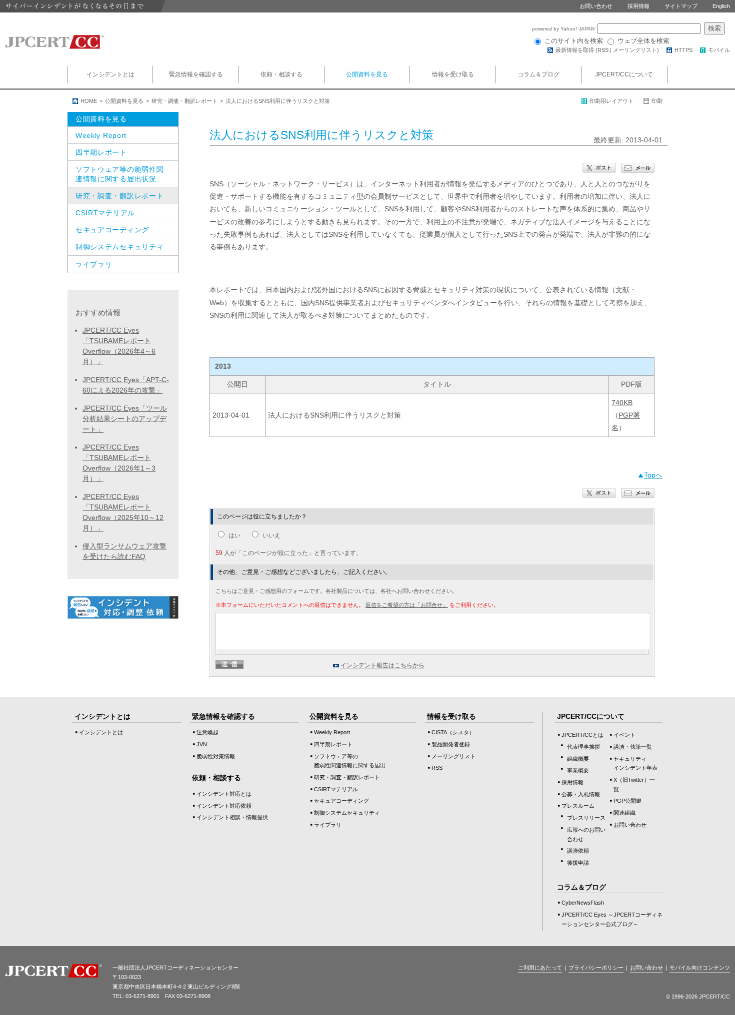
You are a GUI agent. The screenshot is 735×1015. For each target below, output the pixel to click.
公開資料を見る (367, 74)
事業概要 (578, 770)
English (721, 6)
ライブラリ (94, 264)
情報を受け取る (453, 74)
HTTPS (683, 50)
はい (234, 535)
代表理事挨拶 (583, 747)
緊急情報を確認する (196, 74)
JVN (201, 744)
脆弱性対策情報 (215, 756)
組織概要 (578, 759)
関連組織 (625, 813)
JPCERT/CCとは (583, 735)
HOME (88, 101)
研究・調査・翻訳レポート (185, 101)
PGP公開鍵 (628, 801)
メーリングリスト (635, 50)
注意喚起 (207, 732)
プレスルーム (578, 806)
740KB (622, 403)
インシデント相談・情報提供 (232, 817)
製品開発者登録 (451, 744)
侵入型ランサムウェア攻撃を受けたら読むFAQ (124, 551)
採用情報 (639, 6)
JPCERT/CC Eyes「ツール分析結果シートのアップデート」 (124, 418)
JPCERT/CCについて (624, 74)
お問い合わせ (596, 6)
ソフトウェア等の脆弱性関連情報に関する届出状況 (120, 173)
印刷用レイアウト (612, 101)
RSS (603, 50)
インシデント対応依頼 (224, 806)
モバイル (719, 50)
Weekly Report (101, 135)
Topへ (653, 475)
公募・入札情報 (581, 794)
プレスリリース (586, 818)
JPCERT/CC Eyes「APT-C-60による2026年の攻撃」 (125, 385)
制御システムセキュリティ (120, 247)
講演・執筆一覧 (633, 747)
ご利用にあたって (540, 968)
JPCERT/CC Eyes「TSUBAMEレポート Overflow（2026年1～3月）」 (119, 463)
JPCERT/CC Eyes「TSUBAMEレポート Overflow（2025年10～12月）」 (123, 512)
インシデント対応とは (224, 794)
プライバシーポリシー (596, 968)
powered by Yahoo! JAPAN (564, 28)
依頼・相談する (281, 74)
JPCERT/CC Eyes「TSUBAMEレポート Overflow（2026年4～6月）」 (119, 346)
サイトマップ (681, 6)
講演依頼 (578, 851)
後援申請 (578, 863)
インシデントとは (110, 74)
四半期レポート (101, 152)
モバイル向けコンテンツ (700, 968)
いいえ (271, 535)
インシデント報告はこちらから (382, 665)
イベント (625, 735)
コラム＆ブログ (539, 74)
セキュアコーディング (112, 230)
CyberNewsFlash (583, 903)
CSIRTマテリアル (105, 213)
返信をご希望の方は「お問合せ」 (407, 605)
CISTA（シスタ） (453, 732)
